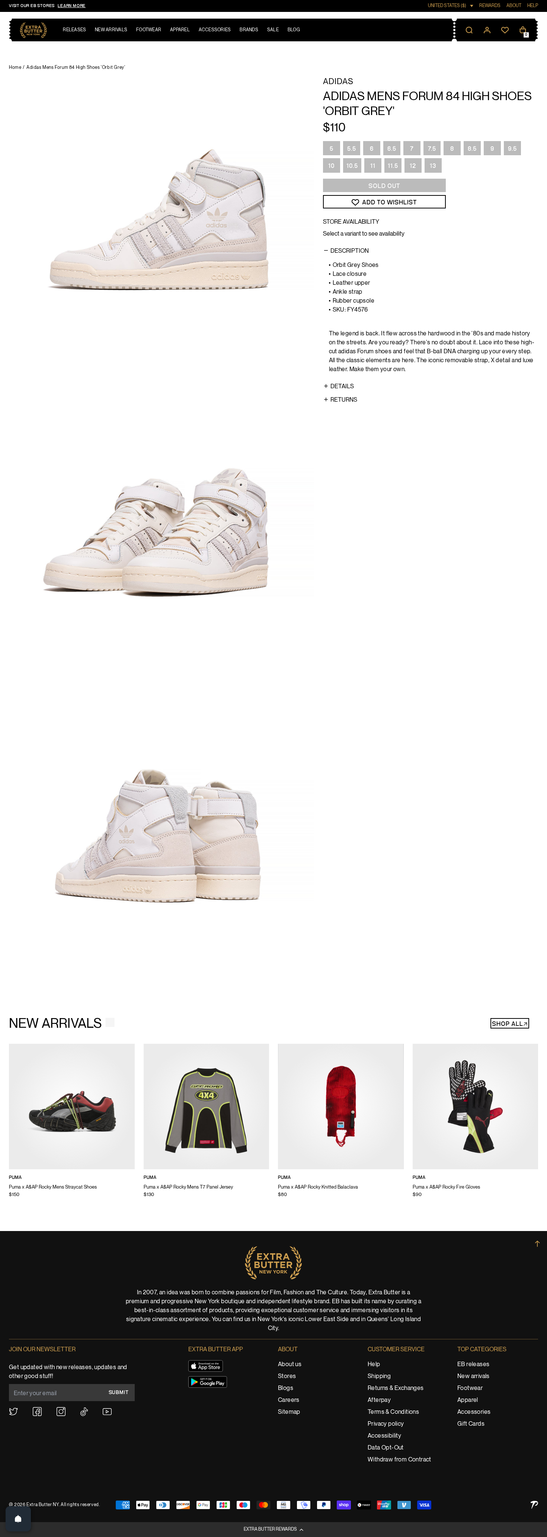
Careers (289, 1400)
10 (331, 166)
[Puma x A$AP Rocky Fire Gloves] (475, 1126)
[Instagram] (61, 1411)
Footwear (470, 1388)
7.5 (432, 149)
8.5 (472, 149)
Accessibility (384, 1436)
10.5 (352, 166)
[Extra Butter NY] (33, 30)
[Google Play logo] (207, 1382)
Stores (287, 1376)
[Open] (18, 1518)
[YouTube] (107, 1411)
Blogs (285, 1388)
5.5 (351, 149)
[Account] (487, 30)
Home (15, 67)
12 (413, 166)
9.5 (512, 149)
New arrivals (473, 1376)
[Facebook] (37, 1411)
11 (372, 166)
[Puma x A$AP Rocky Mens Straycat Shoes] (72, 1126)
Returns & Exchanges (396, 1388)
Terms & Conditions (393, 1412)
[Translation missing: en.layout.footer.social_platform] (13, 1411)
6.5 (391, 149)
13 (433, 166)
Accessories (473, 1412)
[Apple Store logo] (205, 1366)
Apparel (467, 1400)
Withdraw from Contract (399, 1460)
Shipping (379, 1376)
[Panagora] (534, 1505)
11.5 (393, 166)
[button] (273, 1529)
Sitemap (289, 1412)
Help (374, 1364)
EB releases (473, 1364)
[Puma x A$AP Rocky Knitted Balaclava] (341, 1126)
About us (289, 1364)
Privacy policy (386, 1424)
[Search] (469, 30)
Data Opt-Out (386, 1448)
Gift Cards (470, 1424)
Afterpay (379, 1400)
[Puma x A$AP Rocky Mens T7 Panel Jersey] (206, 1126)
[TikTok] (84, 1411)
